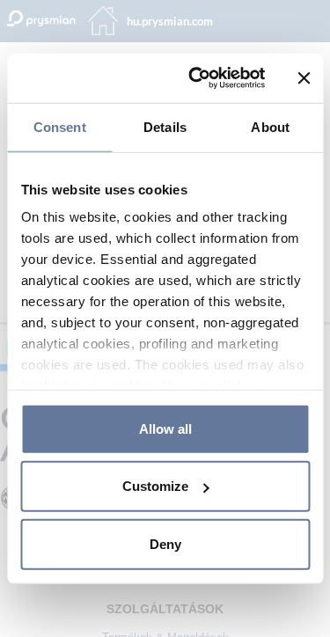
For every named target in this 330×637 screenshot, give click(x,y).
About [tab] (270, 126)
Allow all (165, 428)
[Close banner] (303, 78)
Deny (165, 543)
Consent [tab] (59, 126)
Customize (155, 486)
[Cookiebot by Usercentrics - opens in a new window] (196, 78)
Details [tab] (165, 126)
